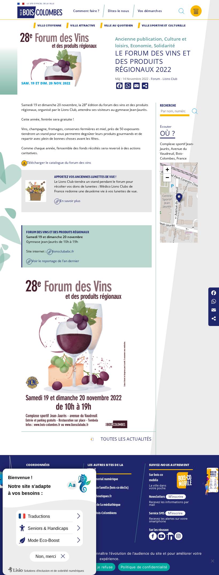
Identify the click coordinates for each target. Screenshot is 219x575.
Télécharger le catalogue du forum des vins (59, 162)
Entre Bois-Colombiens (102, 513)
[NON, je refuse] (212, 561)
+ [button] (167, 169)
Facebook (153, 536)
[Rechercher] (195, 111)
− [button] (167, 177)
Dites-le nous (118, 11)
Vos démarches (150, 11)
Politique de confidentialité (144, 567)
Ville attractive (82, 25)
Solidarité (164, 45)
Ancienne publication (138, 39)
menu (196, 9)
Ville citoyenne (49, 25)
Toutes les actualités (126, 439)
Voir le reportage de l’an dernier (55, 261)
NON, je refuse (100, 567)
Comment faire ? (86, 11)
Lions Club (170, 79)
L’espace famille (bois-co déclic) (108, 487)
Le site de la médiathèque (104, 505)
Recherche (168, 105)
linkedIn (170, 536)
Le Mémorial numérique (103, 479)
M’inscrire (176, 496)
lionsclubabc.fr (63, 251)
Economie (140, 45)
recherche (181, 11)
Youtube (161, 536)
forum (155, 79)
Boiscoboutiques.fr (100, 496)
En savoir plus (70, 201)
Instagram (178, 536)
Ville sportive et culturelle (163, 25)
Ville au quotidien (118, 25)
